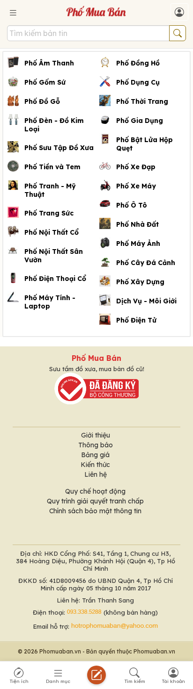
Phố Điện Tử (136, 320)
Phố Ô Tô (131, 205)
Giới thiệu (95, 435)
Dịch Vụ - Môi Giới (146, 301)
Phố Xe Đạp (136, 167)
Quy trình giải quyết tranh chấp (95, 501)
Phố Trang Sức (49, 213)
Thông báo (95, 445)
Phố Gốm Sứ (45, 82)
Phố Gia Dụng (139, 120)
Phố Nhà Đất (137, 224)
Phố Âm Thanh (49, 63)
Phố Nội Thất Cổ (51, 232)
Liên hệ (95, 474)
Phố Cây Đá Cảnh (145, 262)
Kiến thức (95, 464)
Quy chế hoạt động (95, 491)
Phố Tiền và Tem (52, 167)
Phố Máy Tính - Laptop (49, 302)
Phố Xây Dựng (140, 282)
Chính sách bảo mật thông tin (95, 511)
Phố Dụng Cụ (138, 82)
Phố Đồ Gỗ (42, 101)
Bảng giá (95, 455)
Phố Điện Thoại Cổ (55, 278)
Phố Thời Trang (142, 101)
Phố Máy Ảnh (138, 243)
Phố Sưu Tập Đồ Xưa (59, 148)
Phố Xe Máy (136, 186)
